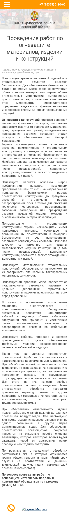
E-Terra (46, 502)
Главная (6, 69)
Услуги (15, 69)
